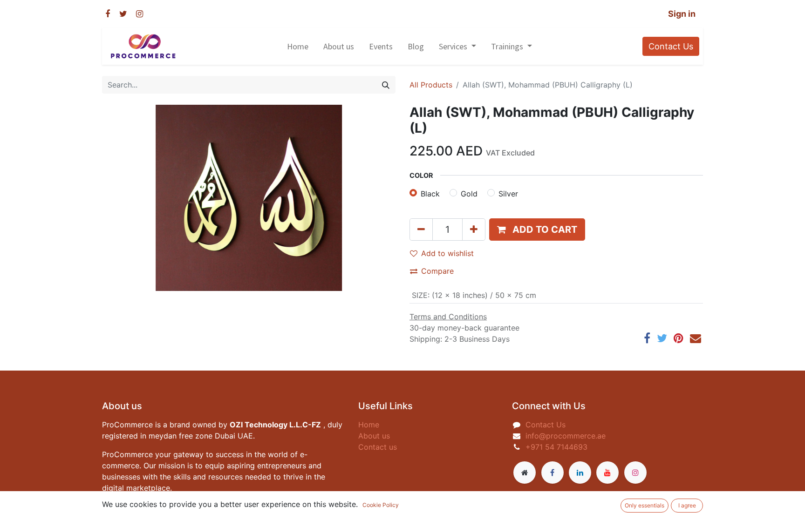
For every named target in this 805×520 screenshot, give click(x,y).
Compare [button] (437, 271)
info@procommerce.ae (565, 435)
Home (368, 424)
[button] (537, 229)
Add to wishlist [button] (447, 253)
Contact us (377, 447)
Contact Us (670, 46)
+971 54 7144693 (557, 447)
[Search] (386, 85)
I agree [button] (687, 505)
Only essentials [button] (644, 505)
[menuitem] (298, 46)
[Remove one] (421, 229)
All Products (430, 84)
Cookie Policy (380, 504)
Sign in (682, 14)
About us (374, 435)
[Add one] (473, 229)
